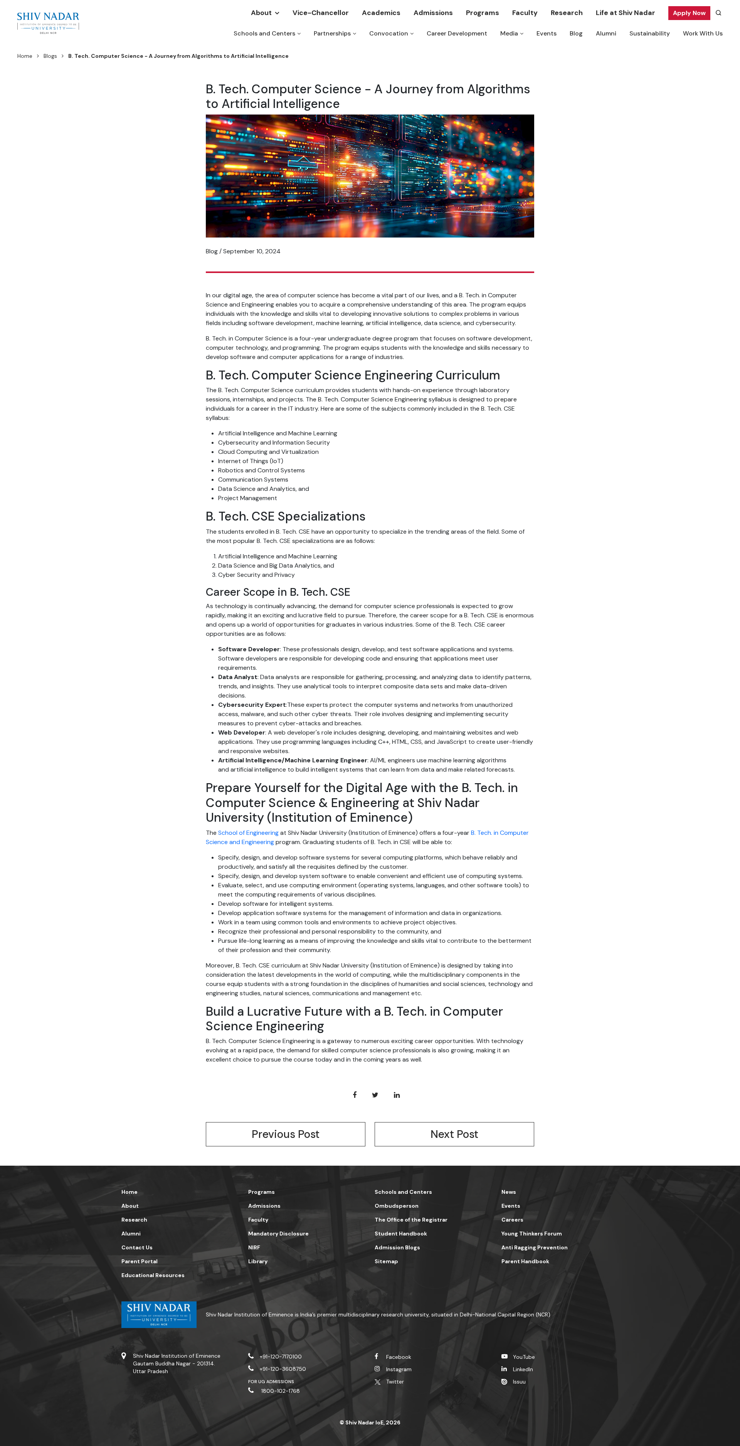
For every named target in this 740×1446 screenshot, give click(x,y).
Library (257, 1261)
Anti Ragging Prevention (534, 1247)
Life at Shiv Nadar (625, 12)
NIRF (254, 1247)
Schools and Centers (264, 33)
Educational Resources (153, 1275)
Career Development (457, 33)
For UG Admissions (271, 1382)
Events (546, 33)
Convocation (388, 33)
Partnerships (332, 33)
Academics (381, 12)
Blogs (50, 55)
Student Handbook (401, 1233)
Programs (482, 12)
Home (24, 55)
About (261, 12)
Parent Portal (139, 1261)
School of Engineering (248, 833)
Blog (576, 33)
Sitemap (386, 1261)
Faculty (525, 12)
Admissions (433, 12)
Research (567, 12)
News (508, 1191)
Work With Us (703, 33)
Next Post (454, 1134)
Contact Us (137, 1247)
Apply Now (689, 13)
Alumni (606, 33)
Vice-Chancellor (321, 12)
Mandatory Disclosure (278, 1233)
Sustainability (649, 33)
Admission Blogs (397, 1247)
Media (509, 33)
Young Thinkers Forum (531, 1233)
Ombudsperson (397, 1205)
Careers (512, 1219)
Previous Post (286, 1134)
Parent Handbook (525, 1261)
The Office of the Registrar (411, 1219)
